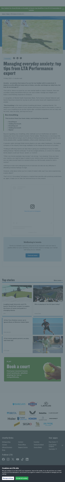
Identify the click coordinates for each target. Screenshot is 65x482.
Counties (36, 442)
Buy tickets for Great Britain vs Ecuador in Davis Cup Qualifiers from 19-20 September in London (31, 9)
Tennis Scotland (39, 444)
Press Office (22, 444)
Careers (4, 444)
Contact (20, 442)
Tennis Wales (38, 447)
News (8, 14)
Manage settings (8, 478)
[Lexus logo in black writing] (46, 404)
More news (57, 280)
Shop (3, 450)
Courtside (52, 449)
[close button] (63, 9)
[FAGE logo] (32, 404)
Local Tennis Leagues (52, 445)
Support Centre (23, 447)
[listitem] (12, 413)
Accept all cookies (22, 478)
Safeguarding (6, 442)
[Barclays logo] (19, 404)
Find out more (32, 255)
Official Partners (7, 447)
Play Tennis (52, 442)
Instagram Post (32, 232)
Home (3, 14)
